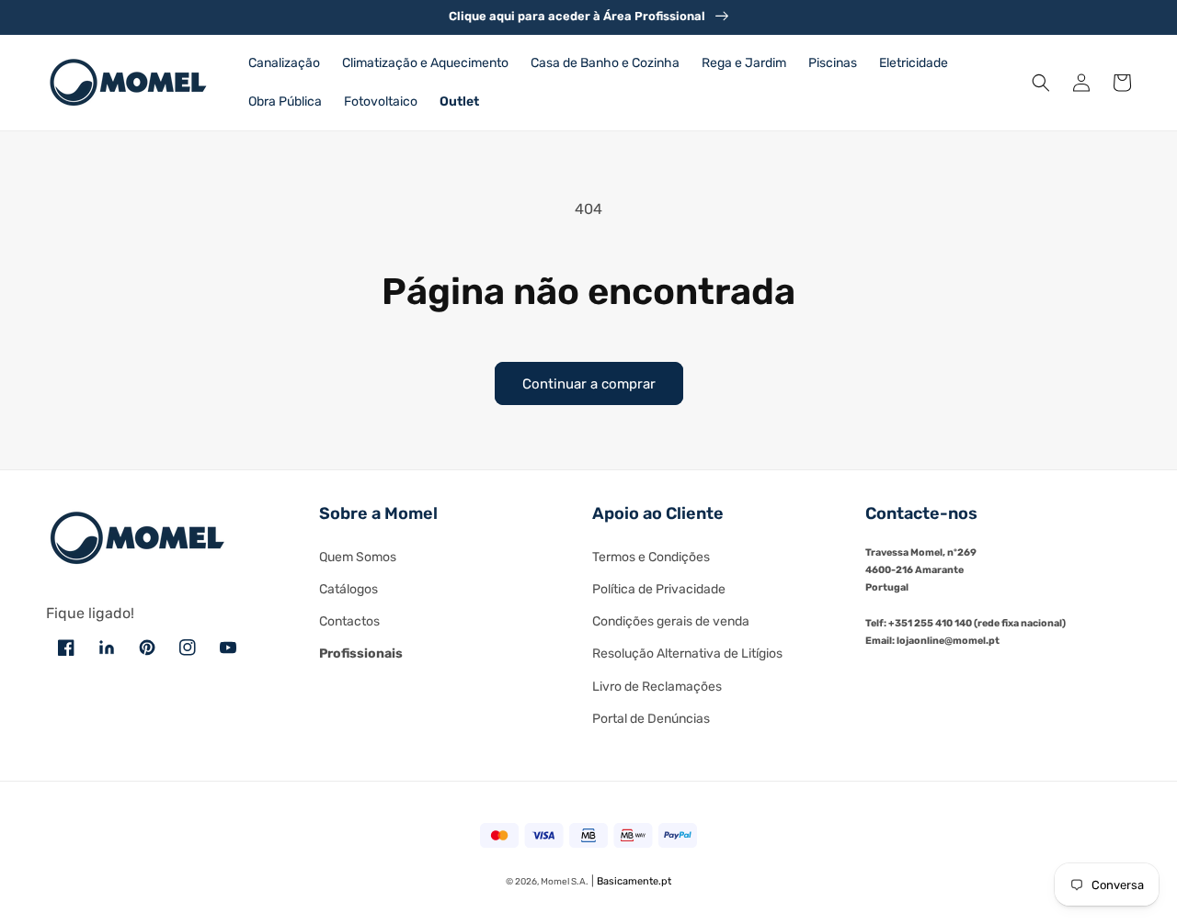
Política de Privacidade (659, 589)
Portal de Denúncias (651, 719)
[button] (1041, 82)
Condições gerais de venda (670, 621)
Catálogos (348, 589)
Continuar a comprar (589, 384)
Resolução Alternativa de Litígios (687, 653)
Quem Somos (357, 557)
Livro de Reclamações (657, 686)
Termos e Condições (651, 557)
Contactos (349, 621)
